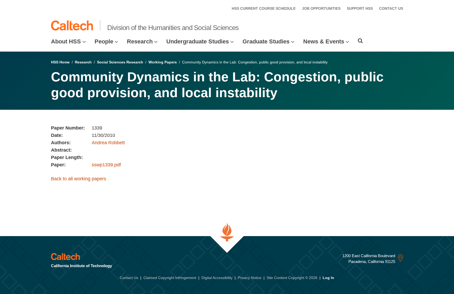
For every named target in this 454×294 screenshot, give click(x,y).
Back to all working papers (78, 178)
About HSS (66, 41)
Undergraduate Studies (197, 41)
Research (140, 41)
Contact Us (129, 278)
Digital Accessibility (217, 278)
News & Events (323, 41)
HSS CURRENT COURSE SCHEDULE (264, 8)
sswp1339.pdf (106, 164)
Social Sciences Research (120, 62)
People (104, 41)
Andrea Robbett (108, 142)
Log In (328, 278)
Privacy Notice (249, 278)
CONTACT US (391, 8)
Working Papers (162, 62)
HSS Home (60, 62)
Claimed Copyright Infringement (169, 278)
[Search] (360, 40)
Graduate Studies (266, 41)
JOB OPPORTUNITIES (321, 8)
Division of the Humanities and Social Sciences (173, 28)
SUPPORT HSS (360, 8)
